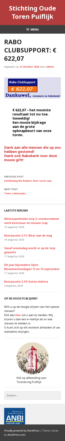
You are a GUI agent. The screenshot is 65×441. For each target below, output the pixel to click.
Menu (35, 29)
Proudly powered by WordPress (22, 430)
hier (18, 315)
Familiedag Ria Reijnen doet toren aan (28, 178)
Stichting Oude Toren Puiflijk (32, 12)
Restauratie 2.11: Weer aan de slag (28, 235)
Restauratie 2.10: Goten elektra (26, 281)
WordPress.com (16, 434)
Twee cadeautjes (15, 191)
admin (50, 66)
